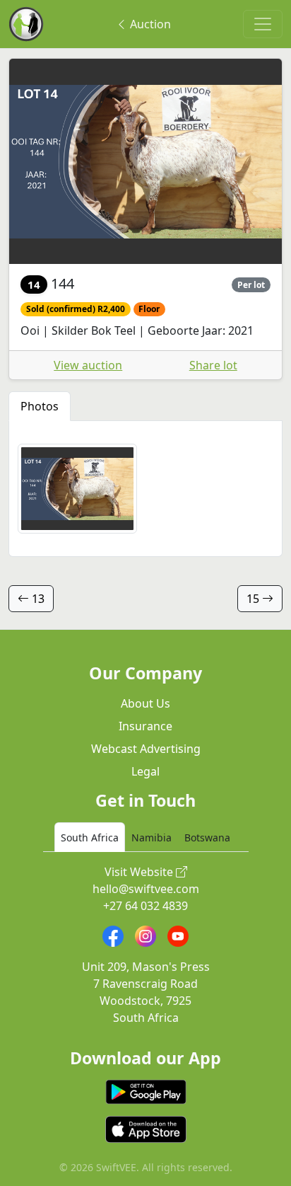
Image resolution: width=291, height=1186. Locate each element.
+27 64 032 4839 (145, 906)
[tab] (89, 837)
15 (254, 598)
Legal (145, 771)
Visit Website (140, 872)
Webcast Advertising (146, 748)
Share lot (213, 365)
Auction (149, 24)
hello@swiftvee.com (146, 889)
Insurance (145, 726)
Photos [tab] (39, 406)
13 (36, 598)
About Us (145, 703)
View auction (88, 365)
